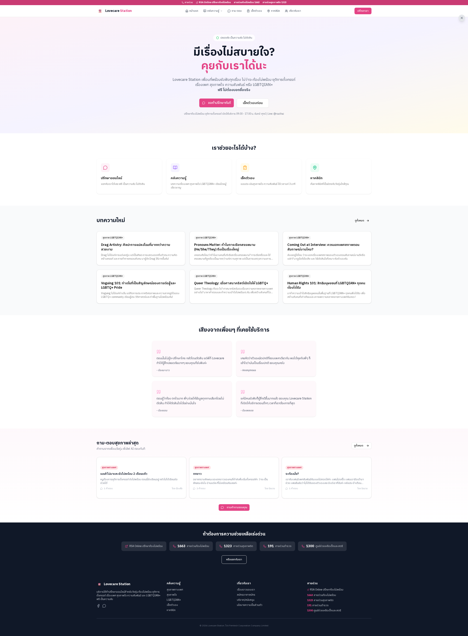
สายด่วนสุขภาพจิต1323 (274, 2)
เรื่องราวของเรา (246, 590)
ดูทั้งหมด (359, 220)
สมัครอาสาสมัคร (246, 595)
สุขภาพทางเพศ (175, 590)
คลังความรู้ (213, 11)
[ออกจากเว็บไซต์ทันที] (461, 18)
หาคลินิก (275, 11)
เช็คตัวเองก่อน (253, 103)
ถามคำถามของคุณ (237, 507)
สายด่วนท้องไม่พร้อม (321, 595)
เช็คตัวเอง (256, 11)
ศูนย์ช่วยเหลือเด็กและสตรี (324, 610)
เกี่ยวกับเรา (295, 11)
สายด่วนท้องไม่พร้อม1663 (247, 2)
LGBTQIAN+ (174, 600)
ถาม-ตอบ (237, 11)
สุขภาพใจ (172, 595)
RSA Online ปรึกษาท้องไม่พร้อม (215, 2)
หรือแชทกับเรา (234, 559)
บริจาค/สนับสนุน (245, 600)
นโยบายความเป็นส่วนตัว (249, 605)
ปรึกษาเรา (363, 11)
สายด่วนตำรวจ (318, 605)
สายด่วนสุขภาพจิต (320, 600)
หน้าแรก (193, 11)
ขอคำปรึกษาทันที (219, 103)
